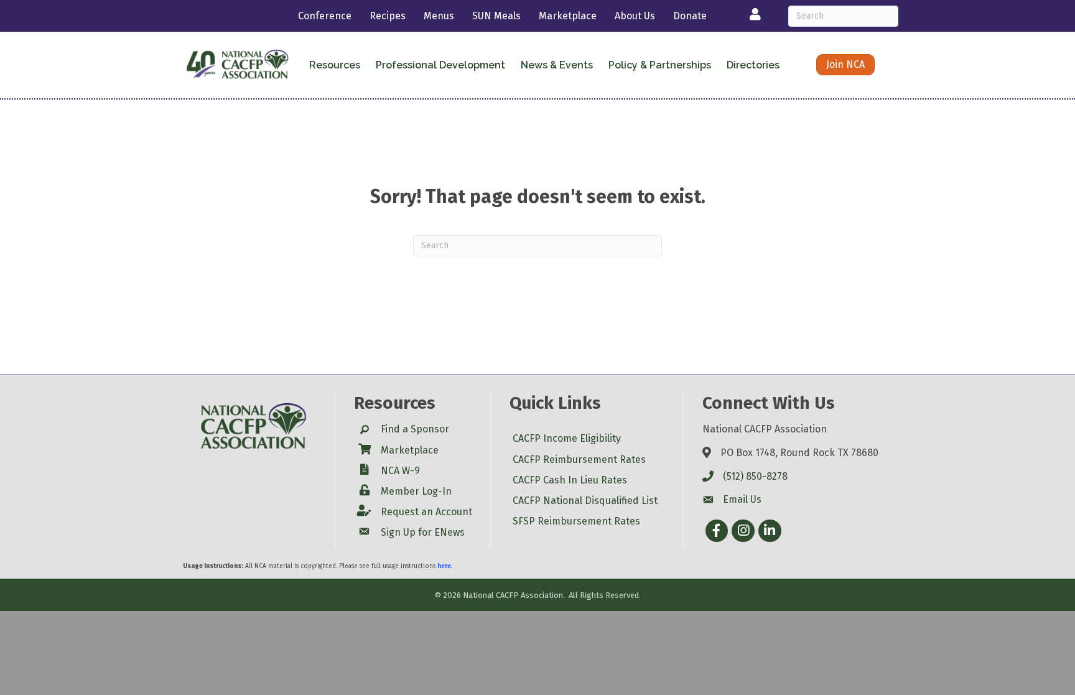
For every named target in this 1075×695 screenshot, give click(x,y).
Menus (439, 16)
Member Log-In (416, 491)
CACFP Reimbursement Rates (579, 459)
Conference (324, 16)
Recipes (388, 16)
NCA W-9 (400, 471)
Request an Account (426, 512)
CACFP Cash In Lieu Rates (570, 480)
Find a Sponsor (415, 429)
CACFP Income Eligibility (567, 438)
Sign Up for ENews (423, 532)
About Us (635, 16)
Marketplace (568, 16)
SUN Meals (496, 16)
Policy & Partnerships (659, 65)
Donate (690, 16)
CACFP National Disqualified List (585, 500)
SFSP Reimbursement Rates (576, 521)
